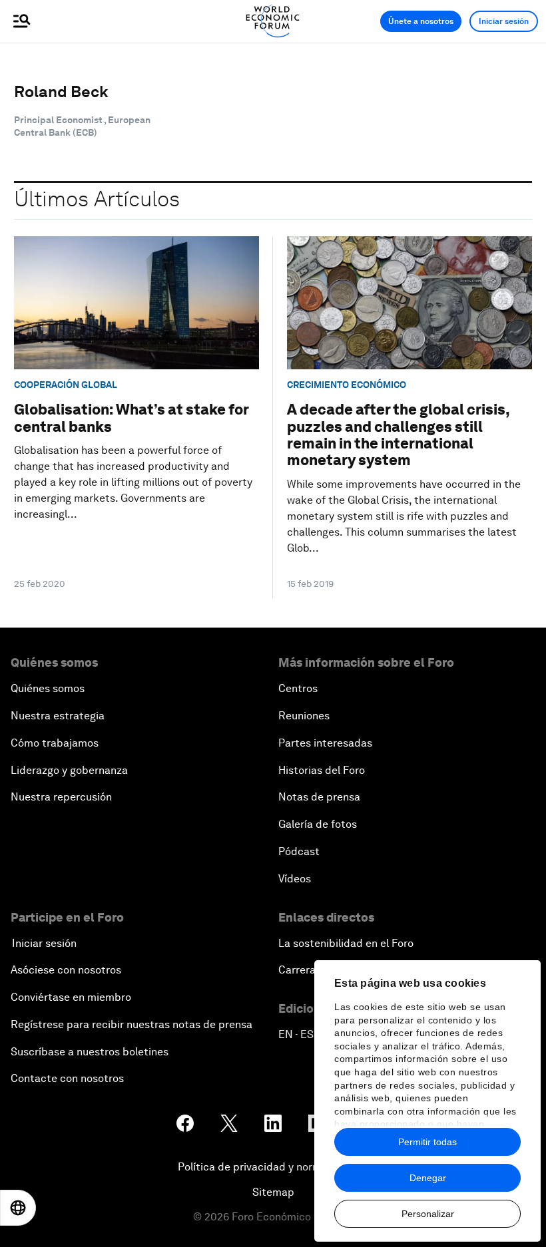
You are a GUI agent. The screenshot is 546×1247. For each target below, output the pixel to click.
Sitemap (273, 1192)
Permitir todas (427, 1142)
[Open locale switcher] (18, 1207)
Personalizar (428, 1213)
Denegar (428, 1177)
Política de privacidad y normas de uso (273, 1166)
